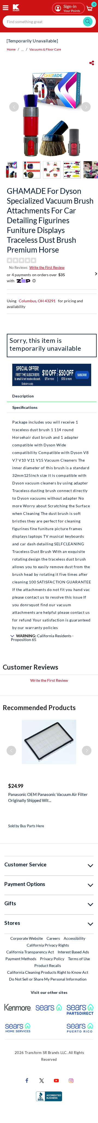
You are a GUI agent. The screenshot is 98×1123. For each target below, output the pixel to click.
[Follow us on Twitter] (41, 1080)
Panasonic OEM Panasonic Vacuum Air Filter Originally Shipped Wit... (48, 797)
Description (23, 396)
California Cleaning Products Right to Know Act (47, 972)
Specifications (25, 407)
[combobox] (49, 21)
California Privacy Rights (48, 945)
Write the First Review (47, 267)
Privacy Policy (52, 958)
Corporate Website (26, 938)
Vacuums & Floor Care (45, 49)
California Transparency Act (30, 952)
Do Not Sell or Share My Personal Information (48, 979)
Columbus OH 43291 (37, 300)
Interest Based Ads (73, 952)
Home (11, 49)
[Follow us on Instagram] (71, 1080)
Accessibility (74, 938)
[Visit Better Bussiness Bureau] (49, 1096)
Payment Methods (20, 958)
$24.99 (15, 786)
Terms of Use (79, 958)
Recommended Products (39, 707)
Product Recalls (48, 965)
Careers (53, 938)
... (22, 49)
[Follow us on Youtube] (56, 1080)
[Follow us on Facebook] (27, 1080)
